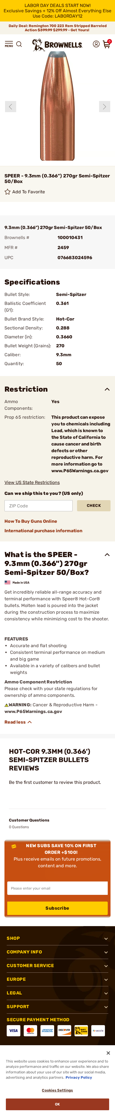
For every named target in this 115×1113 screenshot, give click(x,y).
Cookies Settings (57, 1090)
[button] (8, 44)
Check (94, 505)
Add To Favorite (28, 191)
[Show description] (18, 722)
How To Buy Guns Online (30, 521)
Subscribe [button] (57, 908)
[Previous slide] (10, 106)
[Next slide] (104, 106)
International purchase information (43, 530)
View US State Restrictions (32, 482)
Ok (57, 1104)
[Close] (108, 1053)
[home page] (57, 45)
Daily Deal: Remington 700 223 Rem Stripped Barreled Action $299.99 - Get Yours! (58, 28)
